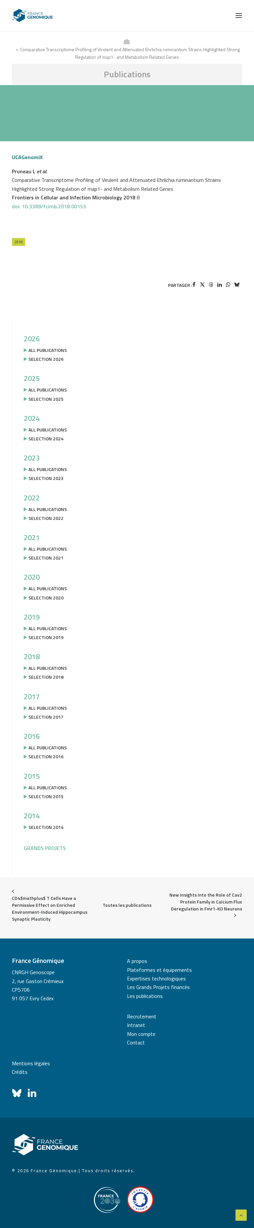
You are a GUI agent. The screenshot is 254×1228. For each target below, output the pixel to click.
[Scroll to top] (241, 1214)
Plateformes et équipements (159, 970)
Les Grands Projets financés (158, 987)
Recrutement (141, 1016)
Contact (136, 1042)
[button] (239, 15)
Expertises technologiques (156, 978)
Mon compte (141, 1034)
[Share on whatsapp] (228, 285)
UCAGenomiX (27, 157)
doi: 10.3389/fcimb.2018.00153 (49, 206)
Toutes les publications (127, 905)
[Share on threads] (211, 285)
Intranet (136, 1025)
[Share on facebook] (194, 285)
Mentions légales (31, 1063)
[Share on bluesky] (237, 285)
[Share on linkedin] (220, 285)
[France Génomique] (32, 15)
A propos (137, 961)
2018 (18, 242)
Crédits (19, 1072)
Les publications (145, 996)
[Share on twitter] (202, 285)
